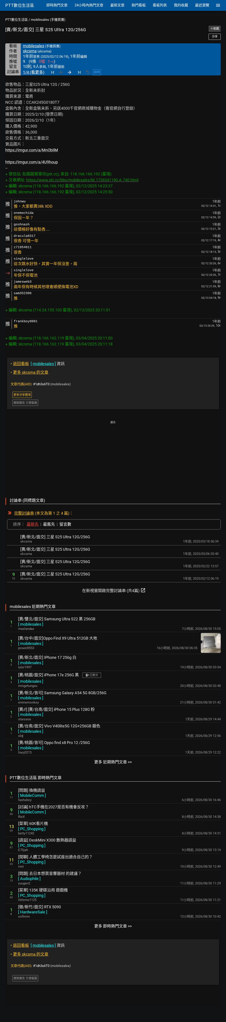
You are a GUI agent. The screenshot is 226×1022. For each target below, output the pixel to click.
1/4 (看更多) (33, 72)
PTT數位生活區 (16, 20)
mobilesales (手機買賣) (48, 20)
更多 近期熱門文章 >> (113, 762)
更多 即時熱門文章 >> (113, 926)
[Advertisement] (113, 456)
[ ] (30, 624)
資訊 (38, 363)
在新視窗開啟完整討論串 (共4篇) (114, 590)
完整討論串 (24, 513)
